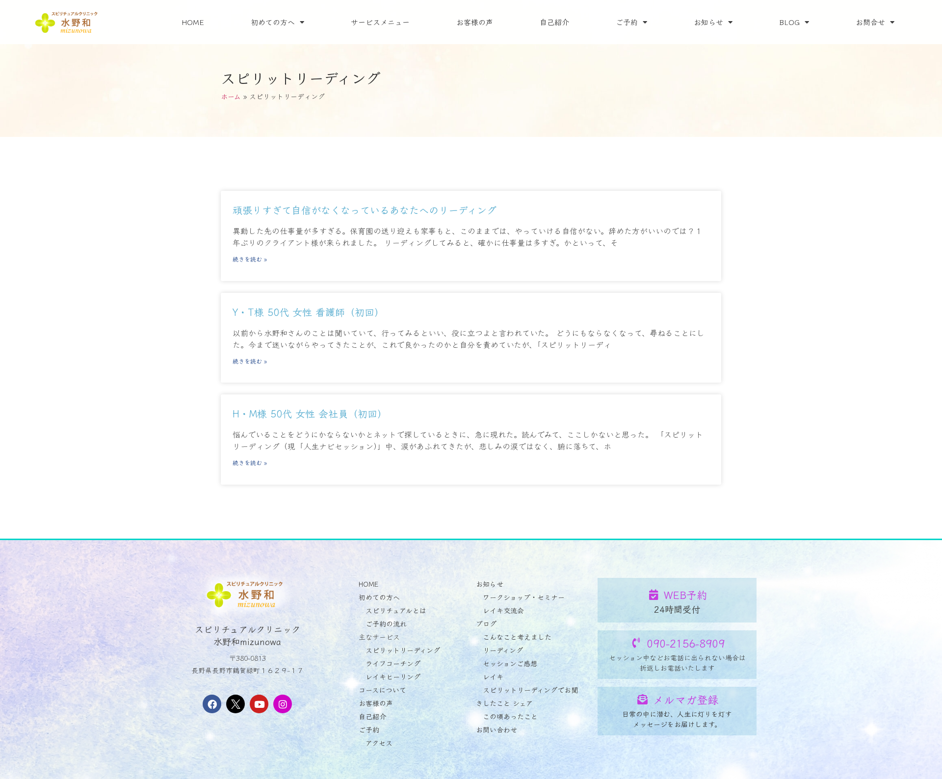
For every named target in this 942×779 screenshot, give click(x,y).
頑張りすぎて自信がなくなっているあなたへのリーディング (365, 210)
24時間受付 (677, 608)
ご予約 (627, 22)
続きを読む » (250, 259)
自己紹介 (554, 22)
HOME (193, 22)
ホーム (231, 96)
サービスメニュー (380, 22)
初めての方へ (273, 22)
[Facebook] (212, 704)
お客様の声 (474, 22)
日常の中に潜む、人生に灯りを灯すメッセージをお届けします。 (677, 719)
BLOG (789, 22)
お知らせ (708, 22)
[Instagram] (282, 704)
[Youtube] (259, 704)
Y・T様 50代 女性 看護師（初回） (308, 312)
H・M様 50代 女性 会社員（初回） (310, 413)
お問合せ (870, 22)
